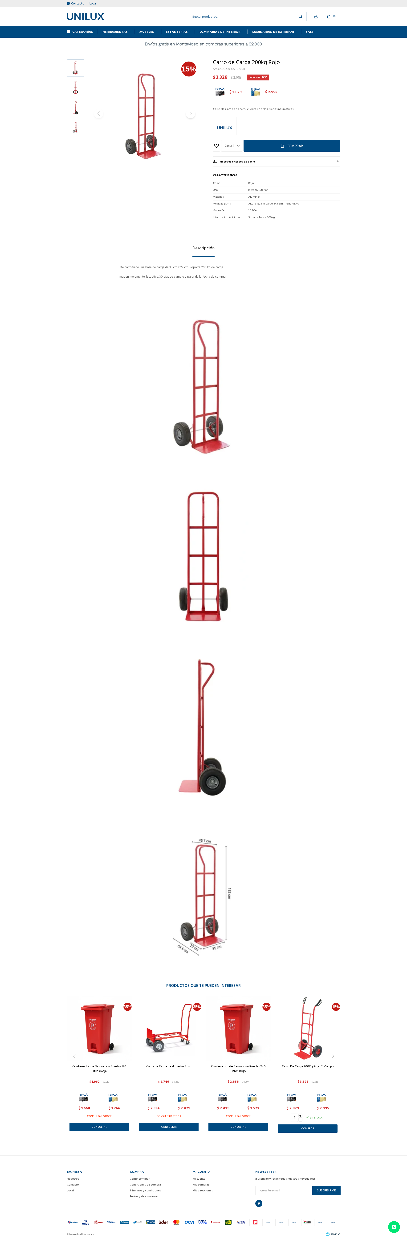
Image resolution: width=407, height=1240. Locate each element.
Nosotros (73, 1179)
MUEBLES (146, 31)
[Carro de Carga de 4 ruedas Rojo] (168, 1028)
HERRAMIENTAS (115, 31)
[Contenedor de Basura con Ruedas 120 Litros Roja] (99, 1028)
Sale (309, 31)
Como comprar (140, 1179)
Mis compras (201, 1184)
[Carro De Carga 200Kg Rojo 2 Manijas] (307, 1028)
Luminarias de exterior (273, 31)
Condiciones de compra (145, 1184)
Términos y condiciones (145, 1190)
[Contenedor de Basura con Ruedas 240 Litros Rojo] (238, 1028)
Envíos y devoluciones (144, 1196)
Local (93, 3)
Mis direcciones (203, 1190)
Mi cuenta (199, 1179)
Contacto (77, 3)
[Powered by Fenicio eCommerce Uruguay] (333, 1234)
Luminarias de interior (219, 31)
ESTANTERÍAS (177, 31)
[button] (190, 113)
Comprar (295, 146)
